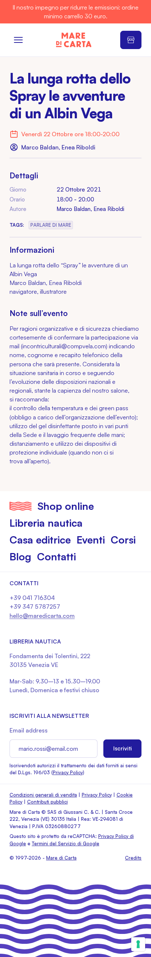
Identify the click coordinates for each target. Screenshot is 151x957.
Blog (20, 556)
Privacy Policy (68, 772)
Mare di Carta (61, 858)
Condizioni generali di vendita (43, 795)
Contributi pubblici (47, 802)
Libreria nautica (46, 522)
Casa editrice (40, 539)
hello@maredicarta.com (42, 615)
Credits (133, 858)
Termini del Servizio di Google (65, 843)
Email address (29, 730)
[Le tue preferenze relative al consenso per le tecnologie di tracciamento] (138, 944)
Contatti (56, 556)
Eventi (91, 539)
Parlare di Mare (50, 225)
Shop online (65, 506)
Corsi (123, 539)
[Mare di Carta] (74, 40)
